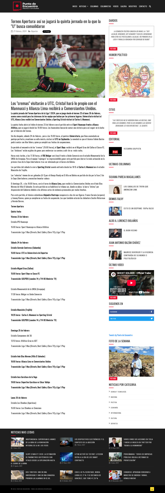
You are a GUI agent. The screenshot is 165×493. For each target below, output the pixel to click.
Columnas (94, 6)
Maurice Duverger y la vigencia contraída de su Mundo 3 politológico (138, 255)
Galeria (124, 6)
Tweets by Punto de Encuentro (120, 335)
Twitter (113, 319)
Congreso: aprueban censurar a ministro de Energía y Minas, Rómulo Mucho (137, 475)
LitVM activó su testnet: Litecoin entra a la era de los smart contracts (89, 457)
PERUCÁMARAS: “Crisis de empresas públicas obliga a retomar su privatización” (138, 457)
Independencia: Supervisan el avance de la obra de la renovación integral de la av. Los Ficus (41, 442)
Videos (115, 6)
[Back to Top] (152, 489)
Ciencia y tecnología (118, 392)
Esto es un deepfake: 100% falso (139, 208)
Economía (114, 408)
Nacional (114, 397)
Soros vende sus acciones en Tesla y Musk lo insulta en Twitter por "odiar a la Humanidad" (138, 442)
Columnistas (105, 6)
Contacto (143, 6)
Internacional (116, 413)
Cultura (114, 418)
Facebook (113, 312)
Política (114, 402)
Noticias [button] (83, 6)
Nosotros (133, 6)
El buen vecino (130, 230)
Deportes (34, 31)
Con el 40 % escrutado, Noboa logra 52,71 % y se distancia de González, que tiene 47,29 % (88, 475)
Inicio (75, 6)
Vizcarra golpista (132, 148)
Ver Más (113, 49)
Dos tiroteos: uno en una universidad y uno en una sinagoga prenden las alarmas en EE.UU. (40, 475)
